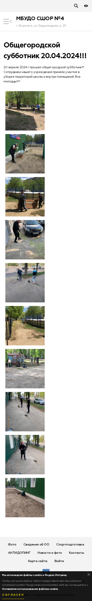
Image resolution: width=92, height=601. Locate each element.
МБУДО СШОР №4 (40, 18)
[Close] (89, 574)
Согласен (13, 595)
